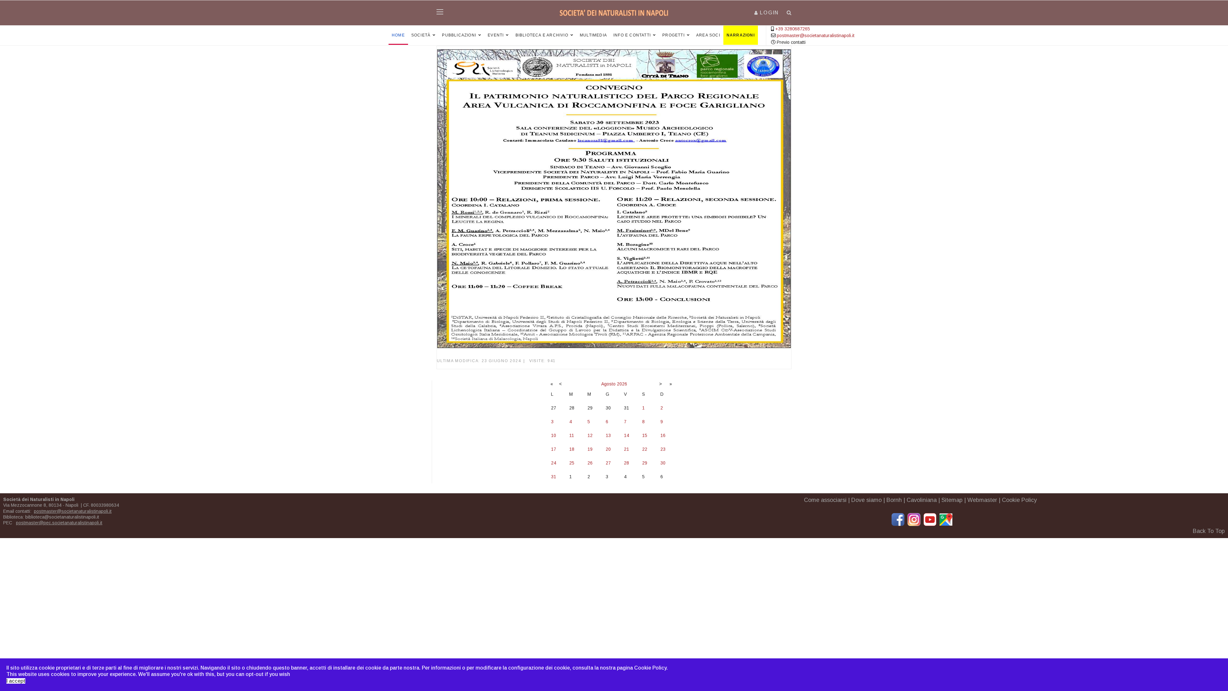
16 (662, 435)
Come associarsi (825, 500)
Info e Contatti (632, 35)
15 (644, 435)
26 (590, 462)
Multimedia (593, 35)
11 (571, 435)
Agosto (608, 383)
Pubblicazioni (459, 35)
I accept (15, 681)
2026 (622, 383)
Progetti (673, 35)
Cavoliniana (922, 500)
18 (571, 449)
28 (626, 462)
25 (571, 462)
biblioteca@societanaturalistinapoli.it (62, 517)
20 (608, 449)
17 (553, 449)
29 (644, 462)
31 (553, 476)
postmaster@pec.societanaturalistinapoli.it (59, 522)
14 (626, 435)
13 (608, 435)
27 (608, 462)
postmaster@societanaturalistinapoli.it (815, 35)
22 (644, 449)
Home (398, 35)
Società (420, 35)
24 (553, 462)
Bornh (894, 500)
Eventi (496, 35)
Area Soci (708, 35)
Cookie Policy (1019, 500)
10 (553, 435)
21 (626, 449)
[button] (766, 12)
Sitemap (952, 500)
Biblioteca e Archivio (542, 35)
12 (590, 435)
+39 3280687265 (792, 28)
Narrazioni (741, 35)
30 (662, 462)
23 (662, 449)
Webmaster (982, 500)
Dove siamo (866, 500)
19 (590, 449)
